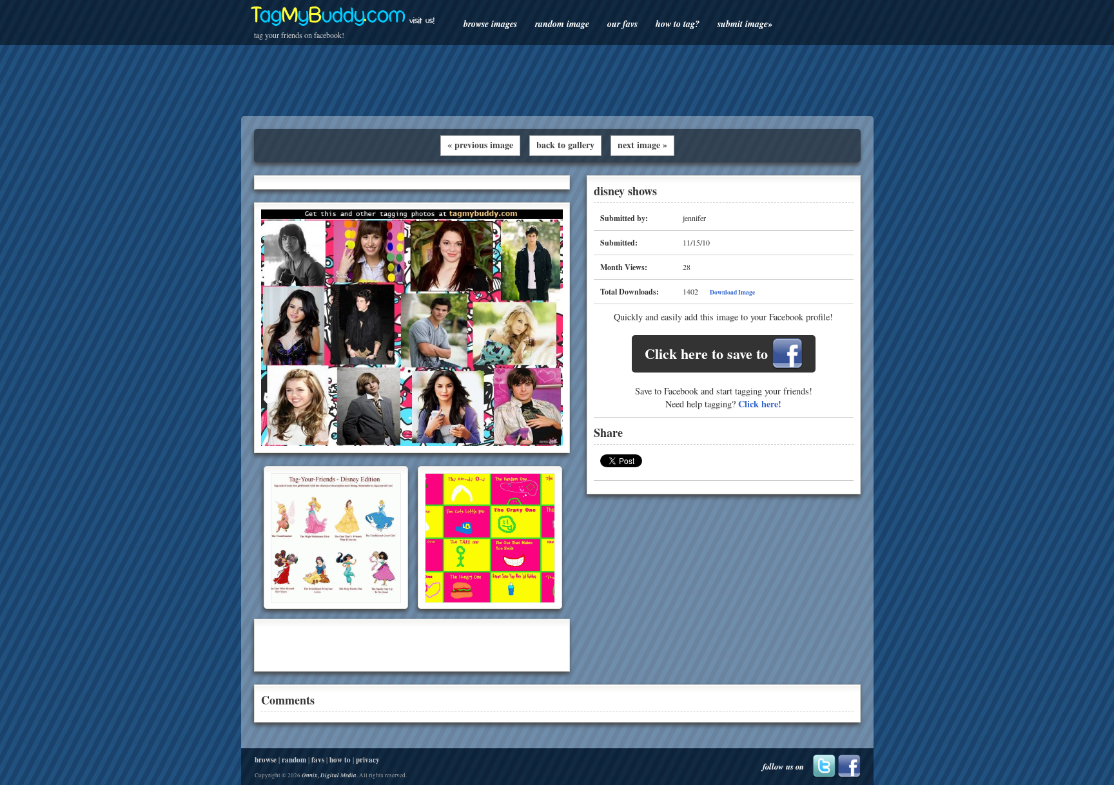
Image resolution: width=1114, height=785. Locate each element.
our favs (622, 23)
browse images (490, 23)
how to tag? (677, 23)
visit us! (422, 20)
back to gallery (565, 144)
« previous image (480, 144)
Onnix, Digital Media (329, 775)
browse (266, 760)
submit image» (745, 23)
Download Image (732, 291)
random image (562, 23)
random (294, 760)
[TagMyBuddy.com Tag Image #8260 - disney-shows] (412, 443)
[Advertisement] (557, 81)
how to (340, 760)
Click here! (759, 404)
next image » (642, 144)
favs (317, 760)
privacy (368, 760)
